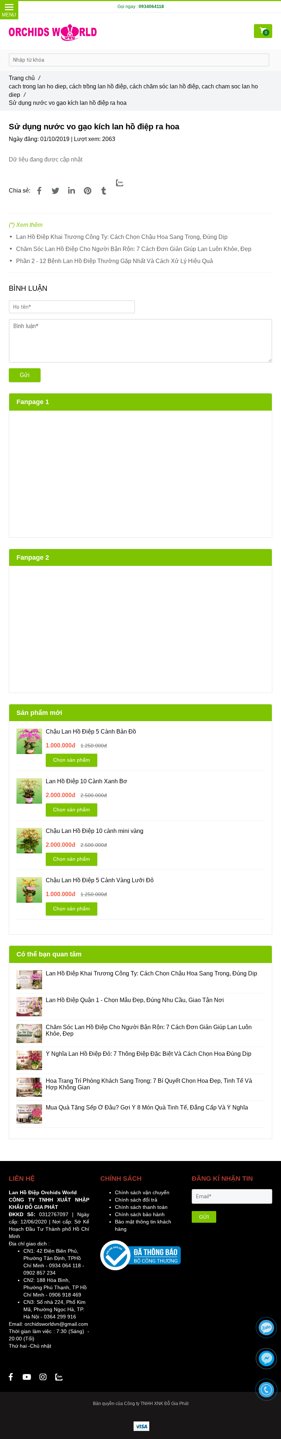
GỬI (204, 1217)
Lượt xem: (88, 139)
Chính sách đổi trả (136, 1200)
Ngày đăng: (24, 139)
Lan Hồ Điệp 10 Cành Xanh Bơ (86, 781)
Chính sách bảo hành (140, 1214)
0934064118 (151, 6)
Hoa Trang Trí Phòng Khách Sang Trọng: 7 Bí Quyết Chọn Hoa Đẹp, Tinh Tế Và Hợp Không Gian (149, 1084)
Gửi (25, 375)
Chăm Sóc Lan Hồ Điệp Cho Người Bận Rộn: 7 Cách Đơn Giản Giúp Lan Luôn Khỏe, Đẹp (133, 249)
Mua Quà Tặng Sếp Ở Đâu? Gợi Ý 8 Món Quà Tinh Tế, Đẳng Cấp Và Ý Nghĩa (147, 1107)
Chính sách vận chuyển (142, 1192)
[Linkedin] (71, 191)
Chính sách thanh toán (141, 1207)
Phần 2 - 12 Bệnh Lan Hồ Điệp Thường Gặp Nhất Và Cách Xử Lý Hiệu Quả (114, 261)
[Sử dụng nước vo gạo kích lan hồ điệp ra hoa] (39, 191)
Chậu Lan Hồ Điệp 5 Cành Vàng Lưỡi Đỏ (100, 880)
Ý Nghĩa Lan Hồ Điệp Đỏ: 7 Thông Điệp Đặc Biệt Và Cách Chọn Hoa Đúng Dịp (148, 1054)
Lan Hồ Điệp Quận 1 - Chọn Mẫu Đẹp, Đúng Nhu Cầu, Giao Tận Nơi (135, 1000)
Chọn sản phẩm (71, 760)
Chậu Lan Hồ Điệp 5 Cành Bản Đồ (91, 731)
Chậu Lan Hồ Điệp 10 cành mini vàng (94, 831)
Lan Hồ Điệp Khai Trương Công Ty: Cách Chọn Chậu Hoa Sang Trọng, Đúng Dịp (122, 237)
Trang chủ (24, 78)
